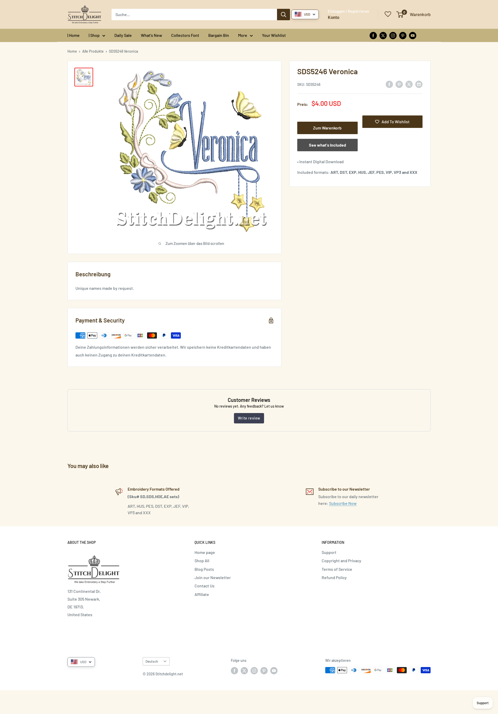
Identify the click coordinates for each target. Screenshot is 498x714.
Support (329, 552)
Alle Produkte (93, 51)
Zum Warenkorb (327, 127)
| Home (73, 35)
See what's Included (327, 144)
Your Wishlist (274, 35)
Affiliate (202, 594)
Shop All (202, 560)
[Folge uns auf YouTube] (412, 35)
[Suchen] (283, 14)
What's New (151, 35)
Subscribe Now (343, 503)
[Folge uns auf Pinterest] (402, 35)
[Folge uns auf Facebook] (373, 35)
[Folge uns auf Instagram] (393, 35)
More (242, 35)
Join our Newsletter (213, 577)
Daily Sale (123, 35)
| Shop (94, 35)
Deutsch (152, 661)
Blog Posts (204, 569)
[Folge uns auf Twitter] (383, 35)
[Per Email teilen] (419, 84)
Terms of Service (337, 569)
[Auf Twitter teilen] (409, 84)
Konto (333, 17)
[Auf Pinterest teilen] (399, 84)
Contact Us (205, 585)
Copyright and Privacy (341, 560)
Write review (249, 418)
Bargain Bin (218, 35)
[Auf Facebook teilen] (389, 84)
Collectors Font (185, 35)
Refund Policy (334, 577)
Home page (205, 552)
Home (72, 51)
